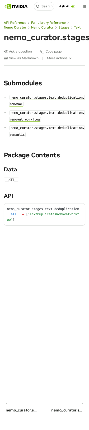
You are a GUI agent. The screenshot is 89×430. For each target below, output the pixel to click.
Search (47, 6)
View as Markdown (23, 58)
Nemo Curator (15, 27)
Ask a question (20, 51)
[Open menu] (84, 6)
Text (77, 27)
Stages (63, 27)
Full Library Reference (48, 22)
